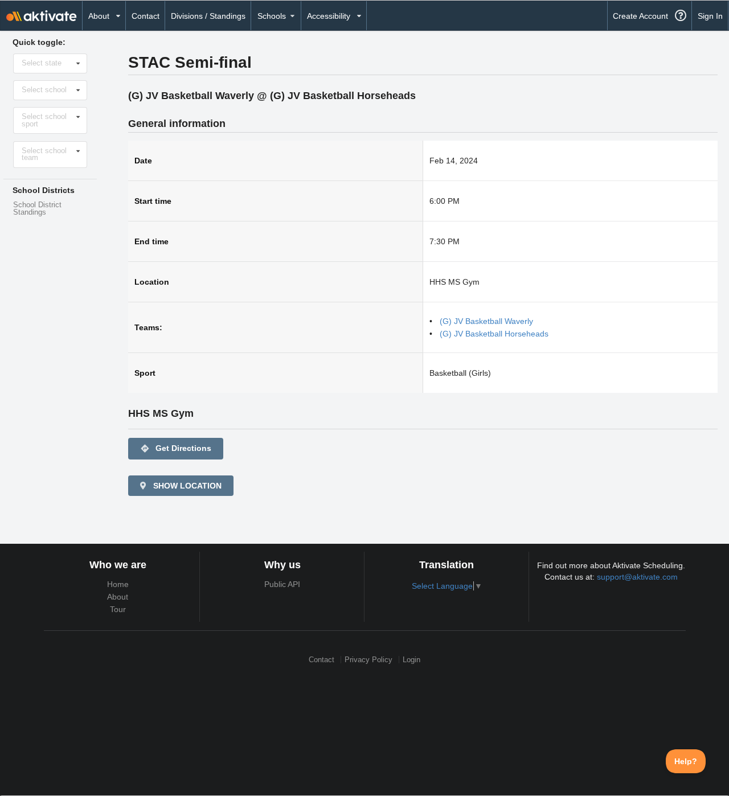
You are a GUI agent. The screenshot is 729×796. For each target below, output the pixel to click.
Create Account (640, 15)
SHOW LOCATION (186, 485)
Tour (118, 609)
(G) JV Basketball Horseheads (494, 333)
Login (411, 659)
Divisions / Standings (208, 15)
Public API (282, 584)
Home (118, 584)
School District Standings (37, 208)
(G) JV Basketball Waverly (486, 321)
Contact (145, 15)
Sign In (710, 15)
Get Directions (175, 448)
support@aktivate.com (637, 576)
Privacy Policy (368, 659)
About (117, 596)
